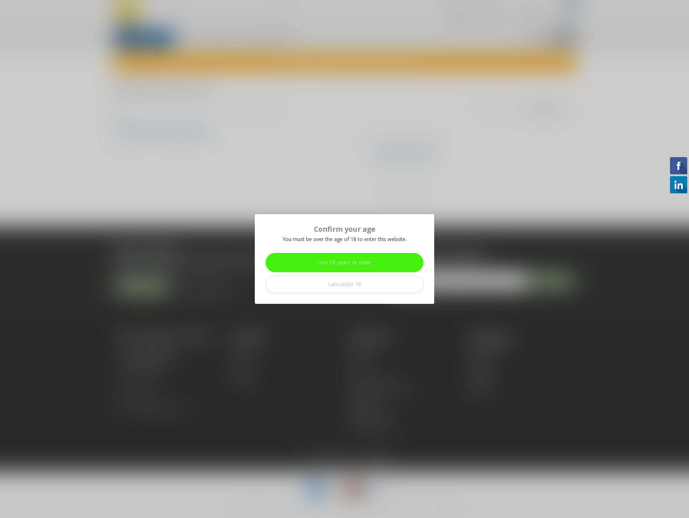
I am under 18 (344, 284)
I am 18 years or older (345, 262)
